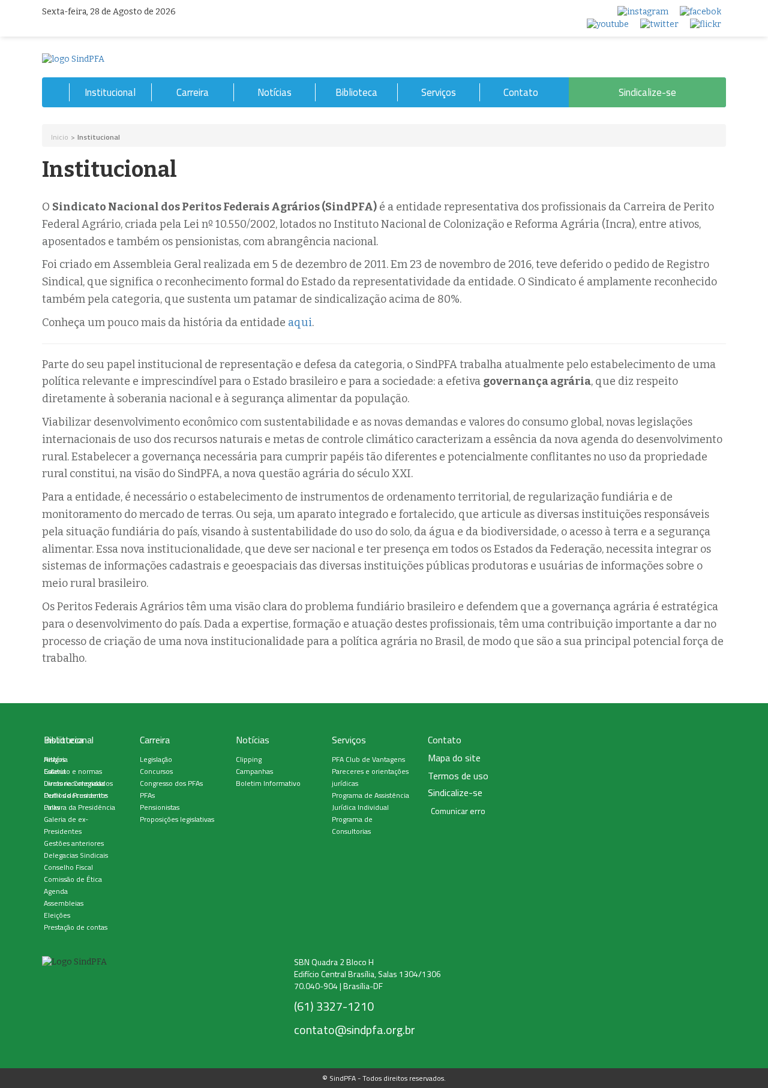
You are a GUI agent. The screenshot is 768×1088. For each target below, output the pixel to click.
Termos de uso (458, 776)
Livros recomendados (78, 783)
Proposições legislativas (177, 819)
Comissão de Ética (73, 879)
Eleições (57, 915)
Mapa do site (454, 758)
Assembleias (63, 903)
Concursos (156, 771)
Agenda (56, 891)
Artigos (54, 759)
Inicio (59, 137)
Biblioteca (356, 92)
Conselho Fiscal (68, 867)
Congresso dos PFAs (171, 783)
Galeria (55, 771)
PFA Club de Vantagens (368, 759)
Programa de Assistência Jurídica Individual (370, 801)
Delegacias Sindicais (76, 855)
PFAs (147, 795)
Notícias (274, 92)
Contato (520, 92)
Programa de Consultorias (352, 825)
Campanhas (254, 771)
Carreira (192, 92)
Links (52, 807)
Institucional (110, 92)
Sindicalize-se (647, 92)
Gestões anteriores (74, 843)
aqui (300, 322)
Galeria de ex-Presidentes (66, 825)
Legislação (156, 759)
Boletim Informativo (268, 783)
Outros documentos (76, 795)
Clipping (249, 759)
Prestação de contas (75, 927)
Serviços (438, 92)
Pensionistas (159, 807)
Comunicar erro (458, 811)
